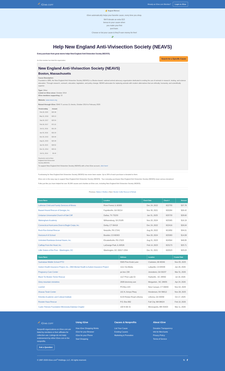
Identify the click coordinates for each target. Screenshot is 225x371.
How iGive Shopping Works (87, 328)
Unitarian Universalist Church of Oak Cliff (55, 215)
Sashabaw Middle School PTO (51, 262)
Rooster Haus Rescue (47, 302)
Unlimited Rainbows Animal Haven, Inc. (54, 240)
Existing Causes (121, 332)
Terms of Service (160, 339)
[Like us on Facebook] (187, 360)
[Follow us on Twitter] (184, 360)
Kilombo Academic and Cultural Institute (54, 297)
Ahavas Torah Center (47, 292)
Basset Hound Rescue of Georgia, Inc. (54, 210)
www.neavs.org (51, 100)
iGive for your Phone (84, 335)
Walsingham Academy (47, 220)
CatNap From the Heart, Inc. (50, 245)
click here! (104, 166)
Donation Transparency (162, 328)
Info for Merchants (160, 332)
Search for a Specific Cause (173, 59)
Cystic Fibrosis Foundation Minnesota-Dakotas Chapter (61, 307)
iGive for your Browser (85, 332)
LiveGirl (41, 287)
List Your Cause (121, 328)
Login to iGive (180, 4)
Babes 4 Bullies (102, 192)
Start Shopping (82, 339)
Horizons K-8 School (47, 235)
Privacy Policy (159, 335)
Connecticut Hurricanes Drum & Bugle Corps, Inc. (58, 225)
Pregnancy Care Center (48, 272)
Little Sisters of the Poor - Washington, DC (55, 250)
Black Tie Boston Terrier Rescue (51, 277)
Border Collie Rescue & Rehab (124, 192)
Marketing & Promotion (123, 335)
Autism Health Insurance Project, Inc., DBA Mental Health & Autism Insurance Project (73, 267)
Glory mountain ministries (48, 282)
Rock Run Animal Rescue (49, 230)
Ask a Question (46, 347)
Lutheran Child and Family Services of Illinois (57, 205)
